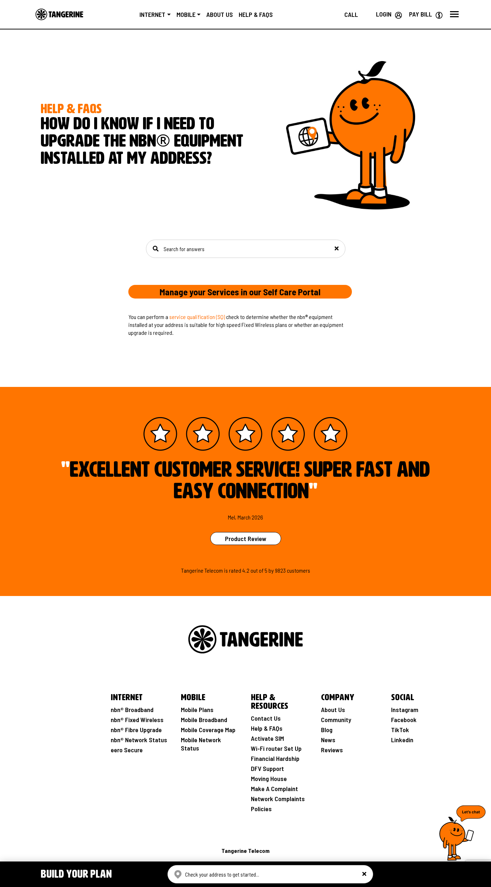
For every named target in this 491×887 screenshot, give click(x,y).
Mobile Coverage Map (208, 730)
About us (219, 14)
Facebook (404, 720)
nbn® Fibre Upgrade (136, 730)
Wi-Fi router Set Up (276, 748)
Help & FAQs (256, 14)
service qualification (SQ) (197, 316)
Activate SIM (267, 738)
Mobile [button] (186, 14)
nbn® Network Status (139, 740)
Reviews (332, 750)
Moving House (269, 778)
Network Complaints (278, 799)
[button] (454, 14)
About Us (333, 709)
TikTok (400, 730)
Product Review (245, 538)
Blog (326, 730)
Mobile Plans (197, 709)
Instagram (404, 709)
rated (235, 570)
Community (336, 720)
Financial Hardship (275, 758)
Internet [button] (152, 14)
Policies (261, 809)
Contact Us (266, 718)
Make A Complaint (274, 789)
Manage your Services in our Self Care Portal (240, 291)
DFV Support (267, 768)
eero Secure (127, 750)
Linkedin (402, 740)
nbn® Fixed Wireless (137, 720)
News (328, 740)
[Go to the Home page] (59, 14)
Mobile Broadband (204, 720)
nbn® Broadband (132, 709)
